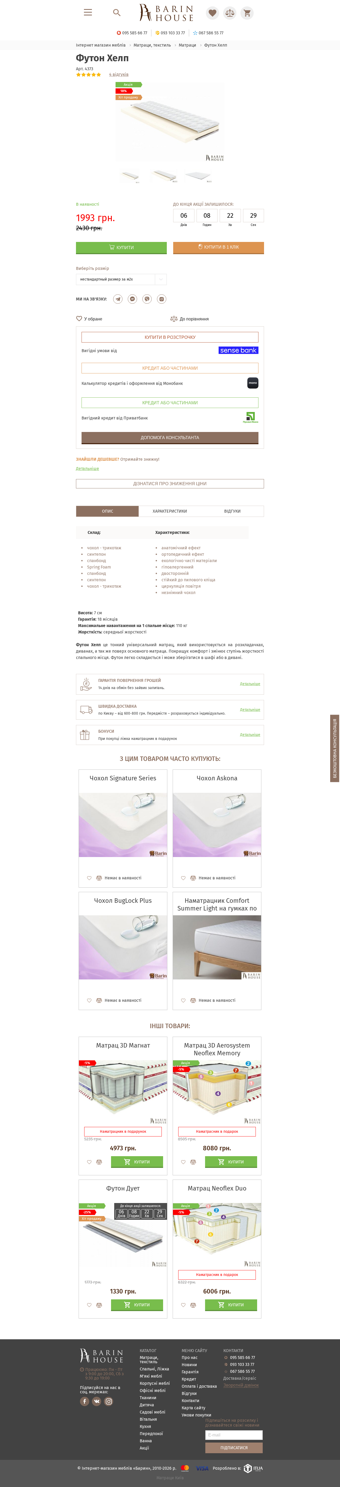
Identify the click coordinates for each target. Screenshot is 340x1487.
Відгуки (189, 1393)
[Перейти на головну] (170, 13)
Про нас (190, 1358)
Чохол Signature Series (123, 778)
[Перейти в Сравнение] (229, 13)
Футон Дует (123, 1188)
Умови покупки (196, 1415)
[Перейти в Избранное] (212, 13)
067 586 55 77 (242, 1371)
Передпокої (151, 1434)
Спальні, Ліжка (154, 1369)
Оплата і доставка (199, 1386)
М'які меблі (151, 1376)
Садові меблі (152, 1412)
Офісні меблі (153, 1391)
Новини (189, 1365)
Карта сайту (193, 1408)
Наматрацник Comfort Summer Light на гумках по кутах (217, 908)
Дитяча (147, 1405)
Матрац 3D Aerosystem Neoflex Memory (217, 1049)
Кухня (145, 1426)
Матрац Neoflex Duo (217, 1188)
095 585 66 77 (242, 1358)
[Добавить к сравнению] (96, 878)
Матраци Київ (170, 1478)
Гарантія (190, 1372)
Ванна (146, 1441)
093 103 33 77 (242, 1364)
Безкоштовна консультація (334, 748)
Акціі (144, 1448)
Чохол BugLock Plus (123, 900)
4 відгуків (119, 74)
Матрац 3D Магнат (123, 1045)
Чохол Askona (217, 778)
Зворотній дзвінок (241, 1385)
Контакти (190, 1401)
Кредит (189, 1379)
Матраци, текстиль (149, 1360)
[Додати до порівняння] (96, 1162)
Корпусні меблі (155, 1383)
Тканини (148, 1398)
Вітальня (148, 1419)
